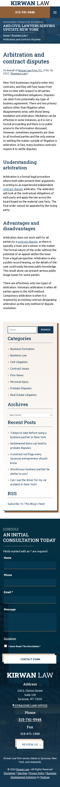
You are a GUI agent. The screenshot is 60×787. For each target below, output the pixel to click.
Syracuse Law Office (31, 705)
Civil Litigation (19, 361)
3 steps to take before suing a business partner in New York (28, 435)
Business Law (19, 73)
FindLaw (45, 777)
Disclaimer (10, 638)
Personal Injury (19, 381)
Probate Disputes (21, 388)
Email (8, 592)
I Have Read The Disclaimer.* (24, 646)
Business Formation (22, 348)
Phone (8, 574)
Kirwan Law (22, 769)
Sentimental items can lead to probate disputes (28, 445)
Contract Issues (19, 368)
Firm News (16, 375)
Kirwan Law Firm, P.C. (30, 70)
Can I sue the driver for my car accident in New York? (28, 482)
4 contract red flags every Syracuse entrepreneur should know (28, 459)
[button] (54, 12)
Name (7, 557)
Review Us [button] (30, 744)
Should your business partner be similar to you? (30, 471)
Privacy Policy (36, 773)
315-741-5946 (25, 12)
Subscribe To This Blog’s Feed (26, 503)
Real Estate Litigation (23, 394)
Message (10, 609)
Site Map (22, 773)
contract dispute (13, 189)
